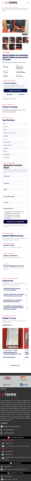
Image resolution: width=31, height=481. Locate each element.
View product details (9, 357)
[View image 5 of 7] (5, 47)
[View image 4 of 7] (25, 40)
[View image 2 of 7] (12, 40)
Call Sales (21, 94)
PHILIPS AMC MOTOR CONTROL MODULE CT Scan (12, 353)
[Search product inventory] (28, 2)
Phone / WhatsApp (9, 196)
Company (6, 183)
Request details (9, 208)
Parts (15, 98)
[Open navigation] (2, 2)
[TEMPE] (11, 2)
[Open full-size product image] (15, 26)
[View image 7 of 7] (19, 47)
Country (6, 202)
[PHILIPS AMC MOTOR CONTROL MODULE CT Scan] (12, 338)
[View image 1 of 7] (5, 40)
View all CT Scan (7, 325)
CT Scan (11, 98)
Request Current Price (15, 90)
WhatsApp (9, 94)
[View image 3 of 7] (19, 40)
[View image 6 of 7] (12, 47)
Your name (7, 176)
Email (5, 189)
